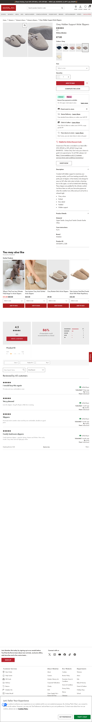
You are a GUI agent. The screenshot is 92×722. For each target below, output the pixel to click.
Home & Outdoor (82, 686)
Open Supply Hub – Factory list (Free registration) (53, 696)
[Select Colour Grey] (85, 48)
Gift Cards (8, 679)
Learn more (84, 103)
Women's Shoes (20, 20)
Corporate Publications (53, 683)
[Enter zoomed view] (25, 25)
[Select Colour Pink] (72, 48)
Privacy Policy (66, 688)
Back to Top (46, 447)
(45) (57, 30)
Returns (7, 686)
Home (4, 20)
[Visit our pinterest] (74, 654)
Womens (79, 672)
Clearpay (64, 695)
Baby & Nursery (81, 683)
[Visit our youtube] (59, 654)
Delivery (7, 683)
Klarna (64, 692)
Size (57, 64)
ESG (48, 690)
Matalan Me (8, 690)
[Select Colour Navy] (59, 48)
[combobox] (72, 68)
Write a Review (61, 33)
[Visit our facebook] (64, 654)
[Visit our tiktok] (69, 654)
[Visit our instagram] (54, 654)
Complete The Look (72, 89)
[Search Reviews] (23, 370)
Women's (11, 20)
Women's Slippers (32, 20)
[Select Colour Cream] (79, 48)
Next (87, 447)
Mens (78, 675)
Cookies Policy (23, 709)
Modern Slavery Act (53, 679)
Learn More (76, 114)
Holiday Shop (80, 690)
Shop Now (64, 163)
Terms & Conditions (67, 685)
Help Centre (8, 675)
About (49, 672)
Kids (78, 679)
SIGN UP (8, 660)
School (79, 693)
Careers (49, 675)
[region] (46, 709)
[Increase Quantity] (68, 77)
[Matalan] (8, 8)
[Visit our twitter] (49, 654)
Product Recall (9, 693)
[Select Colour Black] (66, 48)
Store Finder (8, 672)
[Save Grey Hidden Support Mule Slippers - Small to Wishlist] (87, 83)
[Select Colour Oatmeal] (59, 56)
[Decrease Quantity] (58, 77)
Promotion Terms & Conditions (67, 680)
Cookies (64, 672)
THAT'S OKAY (82, 717)
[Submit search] (62, 8)
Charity (49, 686)
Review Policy (66, 675)
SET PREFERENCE (65, 717)
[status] (63, 77)
